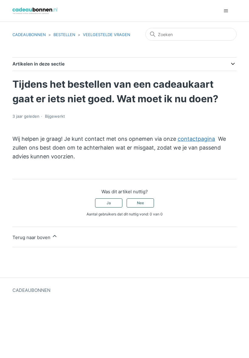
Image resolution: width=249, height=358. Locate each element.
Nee (140, 203)
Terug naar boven (32, 237)
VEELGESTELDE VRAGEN (106, 34)
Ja (109, 203)
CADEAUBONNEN (29, 34)
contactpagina (196, 139)
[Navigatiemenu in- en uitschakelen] (226, 11)
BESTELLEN (64, 34)
